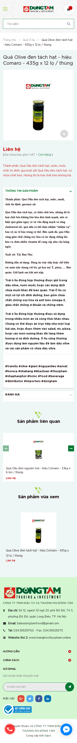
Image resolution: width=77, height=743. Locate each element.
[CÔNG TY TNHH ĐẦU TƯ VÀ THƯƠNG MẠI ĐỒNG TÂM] (32, 592)
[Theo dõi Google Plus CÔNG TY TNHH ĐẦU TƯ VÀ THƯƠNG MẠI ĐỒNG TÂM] (21, 698)
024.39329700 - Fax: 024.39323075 (38, 630)
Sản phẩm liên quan (38, 422)
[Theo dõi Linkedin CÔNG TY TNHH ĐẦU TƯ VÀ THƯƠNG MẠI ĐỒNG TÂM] (47, 698)
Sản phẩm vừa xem (38, 497)
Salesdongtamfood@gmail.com (38, 623)
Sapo (47, 736)
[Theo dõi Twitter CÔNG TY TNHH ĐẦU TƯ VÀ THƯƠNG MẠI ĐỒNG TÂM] (29, 698)
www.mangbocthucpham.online (50, 638)
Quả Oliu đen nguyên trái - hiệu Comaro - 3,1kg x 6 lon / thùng (38, 470)
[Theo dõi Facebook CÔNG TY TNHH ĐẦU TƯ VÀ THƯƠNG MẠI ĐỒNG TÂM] (38, 698)
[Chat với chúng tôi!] (66, 729)
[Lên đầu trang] (67, 712)
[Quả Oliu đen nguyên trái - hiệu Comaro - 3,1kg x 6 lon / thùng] (38, 449)
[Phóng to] (64, 134)
